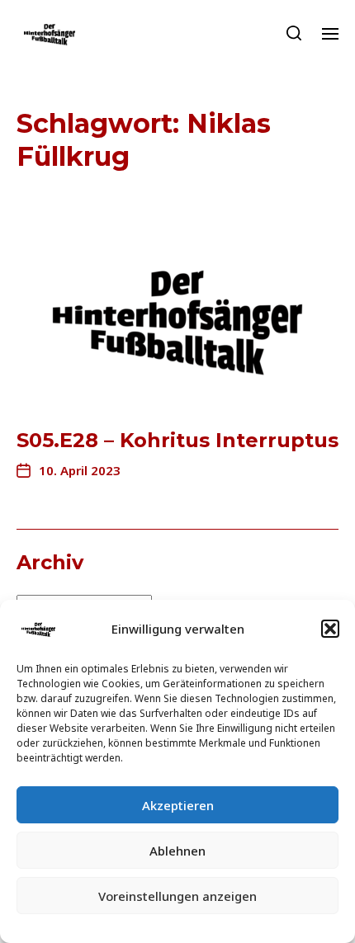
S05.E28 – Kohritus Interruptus (177, 440)
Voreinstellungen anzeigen (177, 896)
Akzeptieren (178, 805)
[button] (330, 628)
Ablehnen (177, 850)
